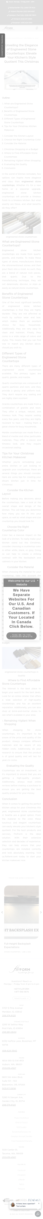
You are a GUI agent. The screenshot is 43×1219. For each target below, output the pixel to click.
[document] (21, 609)
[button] (38, 580)
